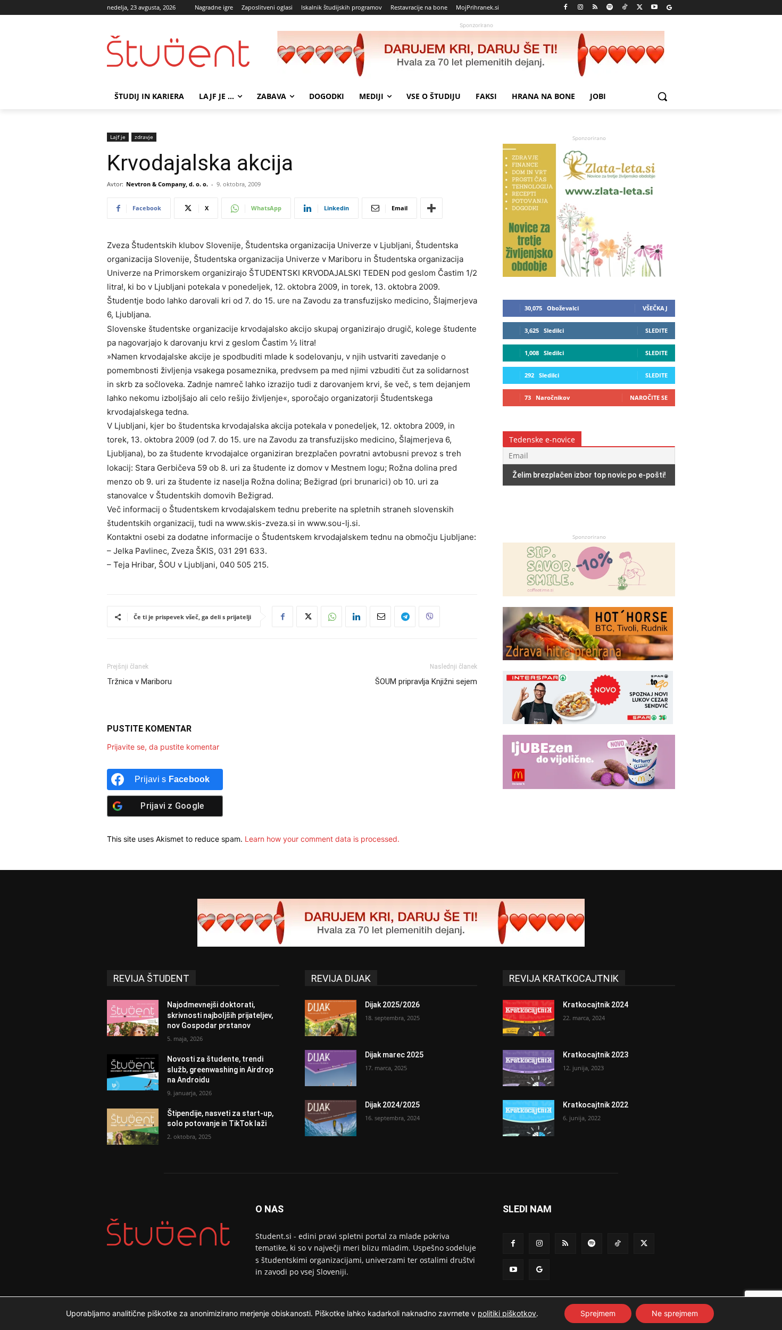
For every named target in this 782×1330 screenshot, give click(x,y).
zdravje (144, 137)
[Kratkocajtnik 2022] (528, 1118)
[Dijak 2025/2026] (330, 1018)
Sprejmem (597, 1313)
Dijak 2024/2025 (392, 1105)
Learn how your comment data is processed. (322, 838)
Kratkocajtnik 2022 (595, 1105)
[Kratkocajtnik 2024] (528, 1018)
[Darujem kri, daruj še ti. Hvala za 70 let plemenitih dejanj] (476, 55)
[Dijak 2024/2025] (330, 1118)
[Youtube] (654, 8)
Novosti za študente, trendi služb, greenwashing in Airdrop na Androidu (220, 1069)
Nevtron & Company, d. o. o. (167, 184)
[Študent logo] (192, 51)
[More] (431, 208)
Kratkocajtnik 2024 (595, 1004)
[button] (662, 96)
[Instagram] (580, 8)
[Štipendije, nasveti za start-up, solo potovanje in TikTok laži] (133, 1127)
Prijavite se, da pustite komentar (163, 746)
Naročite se (649, 397)
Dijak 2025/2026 (392, 1004)
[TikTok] (625, 8)
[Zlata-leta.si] (582, 274)
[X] (640, 8)
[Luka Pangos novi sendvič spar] (588, 729)
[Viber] (429, 616)
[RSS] (595, 8)
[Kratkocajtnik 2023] (528, 1068)
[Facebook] (566, 8)
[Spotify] (610, 8)
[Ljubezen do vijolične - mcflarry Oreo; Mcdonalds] (589, 794)
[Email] (380, 616)
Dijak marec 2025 (394, 1054)
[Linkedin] (356, 616)
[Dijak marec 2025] (330, 1068)
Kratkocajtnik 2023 (595, 1054)
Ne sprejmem (675, 1313)
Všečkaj (655, 308)
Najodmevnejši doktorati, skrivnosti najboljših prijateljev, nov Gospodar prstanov (220, 1015)
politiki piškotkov (507, 1313)
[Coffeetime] (589, 601)
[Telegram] (404, 616)
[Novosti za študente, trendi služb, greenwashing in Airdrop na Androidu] (133, 1072)
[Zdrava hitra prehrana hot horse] (588, 665)
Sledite (656, 330)
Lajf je (118, 137)
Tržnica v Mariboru (139, 681)
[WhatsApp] (331, 616)
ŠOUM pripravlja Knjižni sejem (426, 681)
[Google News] (669, 8)
